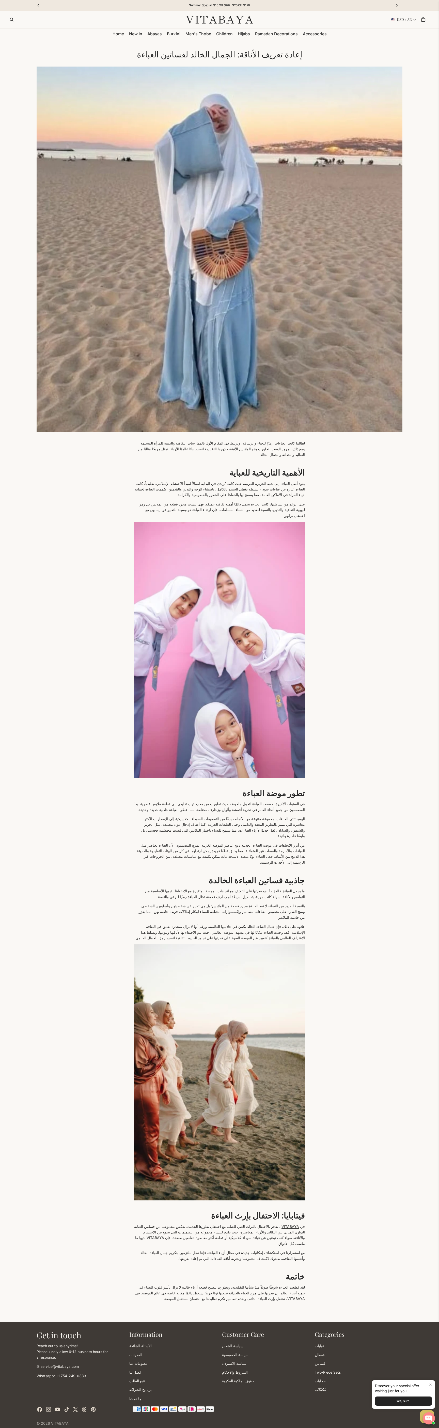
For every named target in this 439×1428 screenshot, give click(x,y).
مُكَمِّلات (320, 1389)
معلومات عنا (138, 1363)
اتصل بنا (135, 1372)
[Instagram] (48, 1409)
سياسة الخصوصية (235, 1354)
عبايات (319, 1346)
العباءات (281, 443)
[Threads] (84, 1409)
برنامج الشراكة (140, 1389)
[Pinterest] (93, 1409)
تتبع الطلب (137, 1380)
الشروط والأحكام (235, 1372)
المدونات (135, 1354)
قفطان (320, 1354)
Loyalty (135, 1398)
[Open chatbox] (429, 1418)
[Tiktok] (67, 1409)
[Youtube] (57, 1409)
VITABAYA (290, 1226)
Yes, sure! (403, 1401)
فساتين (320, 1363)
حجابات (320, 1380)
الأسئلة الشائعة (140, 1346)
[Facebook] (40, 1409)
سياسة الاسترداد (234, 1363)
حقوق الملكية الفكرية (238, 1380)
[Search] (11, 19)
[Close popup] (430, 1385)
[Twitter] (75, 1409)
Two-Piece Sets (328, 1372)
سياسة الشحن (232, 1346)
